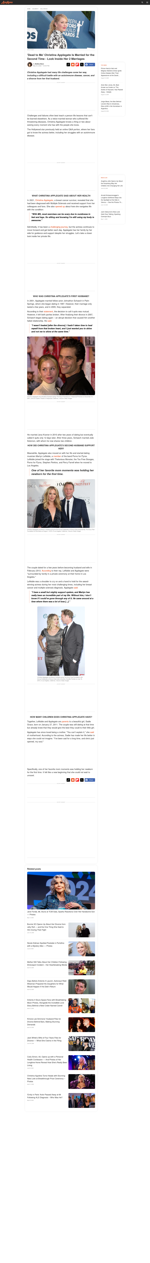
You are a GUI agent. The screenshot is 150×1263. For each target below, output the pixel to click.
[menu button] (147, 2)
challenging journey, (59, 226)
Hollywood (43, 8)
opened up (60, 206)
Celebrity (35, 8)
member (57, 456)
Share (91, 65)
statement (48, 311)
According (46, 570)
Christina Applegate (44, 200)
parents (65, 721)
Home (28, 8)
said (49, 320)
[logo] (7, 2)
